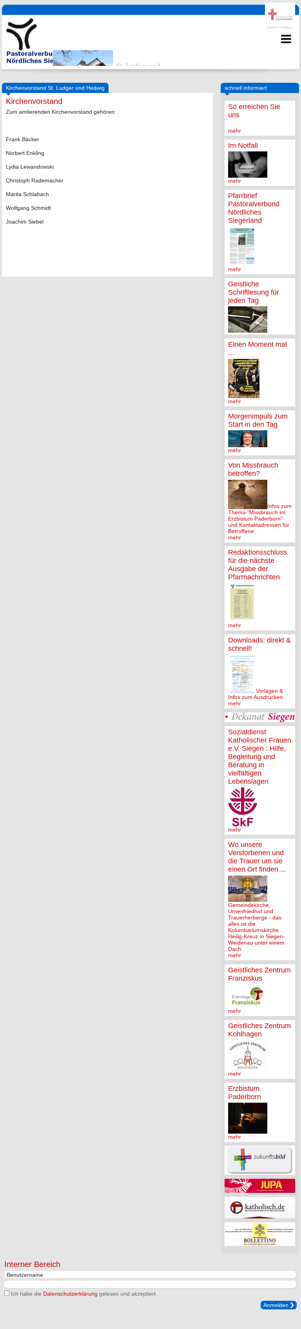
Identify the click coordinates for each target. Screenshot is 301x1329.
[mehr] (247, 174)
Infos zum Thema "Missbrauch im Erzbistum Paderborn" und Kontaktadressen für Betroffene (260, 518)
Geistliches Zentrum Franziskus (259, 974)
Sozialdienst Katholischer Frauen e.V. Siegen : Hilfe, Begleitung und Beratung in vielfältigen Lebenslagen (259, 756)
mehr (234, 130)
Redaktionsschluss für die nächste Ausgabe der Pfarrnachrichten (257, 564)
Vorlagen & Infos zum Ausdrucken (255, 694)
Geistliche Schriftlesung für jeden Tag (253, 292)
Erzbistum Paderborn (244, 1093)
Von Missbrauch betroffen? (253, 469)
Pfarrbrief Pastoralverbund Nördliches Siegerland (253, 208)
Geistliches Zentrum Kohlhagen (259, 1030)
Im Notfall (243, 145)
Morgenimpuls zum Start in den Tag (258, 420)
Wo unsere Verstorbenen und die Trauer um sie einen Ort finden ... (257, 857)
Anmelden (275, 1305)
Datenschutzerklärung (70, 1294)
